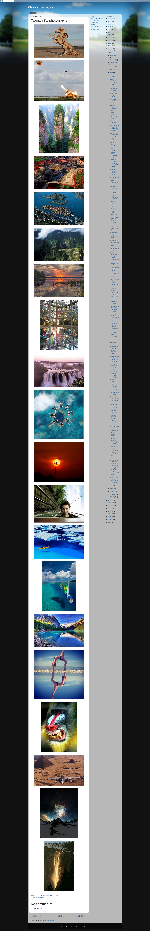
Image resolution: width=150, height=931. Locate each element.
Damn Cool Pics (96, 27)
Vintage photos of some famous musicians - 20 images (114, 300)
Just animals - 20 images (114, 89)
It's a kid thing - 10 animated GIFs (114, 275)
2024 (110, 24)
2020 (110, 35)
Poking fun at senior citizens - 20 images (114, 433)
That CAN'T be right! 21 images (114, 100)
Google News (95, 29)
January (112, 497)
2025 (110, 21)
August (112, 67)
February (113, 494)
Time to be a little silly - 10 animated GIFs (114, 243)
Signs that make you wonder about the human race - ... (114, 419)
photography (40, 897)
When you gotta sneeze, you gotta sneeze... (114, 205)
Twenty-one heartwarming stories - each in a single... (114, 136)
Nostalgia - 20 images (114, 447)
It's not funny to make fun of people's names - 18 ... (114, 327)
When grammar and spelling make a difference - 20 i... (114, 153)
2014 (110, 500)
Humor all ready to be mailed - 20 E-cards (114, 227)
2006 (110, 522)
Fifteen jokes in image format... (114, 94)
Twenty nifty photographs (114, 187)
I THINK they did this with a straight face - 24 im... (114, 454)
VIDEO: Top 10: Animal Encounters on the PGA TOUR (114, 163)
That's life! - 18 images (114, 427)
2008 (110, 516)
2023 (110, 27)
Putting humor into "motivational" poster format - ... (114, 267)
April (111, 488)
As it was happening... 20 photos (114, 197)
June (111, 72)
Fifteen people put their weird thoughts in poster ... (114, 350)
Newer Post (36, 916)
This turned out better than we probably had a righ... (114, 462)
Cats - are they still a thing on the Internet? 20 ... (114, 283)
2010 (110, 511)
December (113, 51)
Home (32, 12)
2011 (110, 508)
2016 (110, 46)
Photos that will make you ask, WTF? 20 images (114, 308)
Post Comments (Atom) (46, 920)
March (112, 491)
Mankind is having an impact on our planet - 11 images (114, 383)
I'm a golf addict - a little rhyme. (114, 212)
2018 (110, 40)
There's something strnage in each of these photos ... (114, 257)
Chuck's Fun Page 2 (40, 7)
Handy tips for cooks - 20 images (114, 116)
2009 (110, 514)
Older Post (82, 916)
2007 (110, 519)
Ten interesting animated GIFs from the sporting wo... (114, 180)
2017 (110, 43)
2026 (110, 18)
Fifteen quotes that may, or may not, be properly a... (114, 480)
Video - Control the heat (114, 121)
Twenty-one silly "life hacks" (113, 144)
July (111, 69)
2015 (110, 48)
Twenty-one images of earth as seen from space (113, 109)
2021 (110, 32)
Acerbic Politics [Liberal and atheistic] (95, 22)
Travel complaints (113, 403)
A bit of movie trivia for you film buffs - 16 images (114, 219)
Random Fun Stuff (96, 18)
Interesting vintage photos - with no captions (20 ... (114, 317)
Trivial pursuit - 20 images (114, 191)
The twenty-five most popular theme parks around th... (114, 358)
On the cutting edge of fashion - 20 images (114, 235)
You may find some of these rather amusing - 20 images (114, 471)
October (112, 60)
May (111, 486)
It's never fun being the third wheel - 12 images (114, 374)
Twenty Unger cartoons (114, 343)
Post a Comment (38, 908)
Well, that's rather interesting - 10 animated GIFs (114, 336)
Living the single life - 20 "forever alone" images (114, 82)
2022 (110, 29)
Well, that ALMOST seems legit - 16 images (114, 441)
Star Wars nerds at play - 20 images (114, 398)
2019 (110, 37)
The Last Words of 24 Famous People (114, 172)
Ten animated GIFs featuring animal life (114, 410)
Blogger (86, 927)
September (113, 62)
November (113, 55)
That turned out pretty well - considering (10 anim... (114, 128)
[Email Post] (56, 895)
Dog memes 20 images (114, 249)
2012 (110, 505)
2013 (110, 503)
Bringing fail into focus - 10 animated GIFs (114, 366)
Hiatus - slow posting (114, 75)
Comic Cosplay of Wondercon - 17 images (114, 391)
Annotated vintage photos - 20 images (114, 291)
